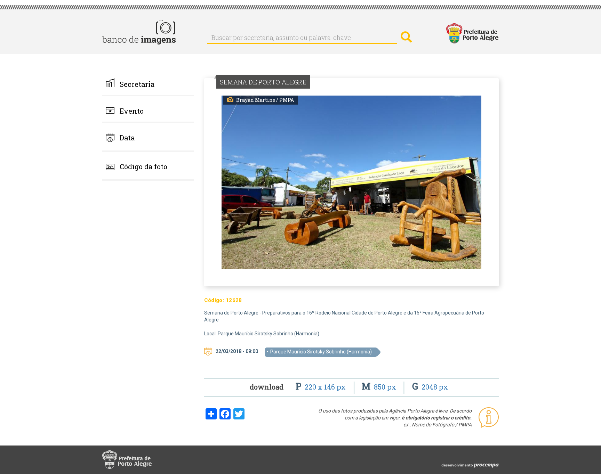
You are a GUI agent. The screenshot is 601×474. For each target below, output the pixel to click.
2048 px (430, 386)
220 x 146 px (321, 386)
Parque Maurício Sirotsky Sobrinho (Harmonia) (321, 351)
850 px (380, 386)
